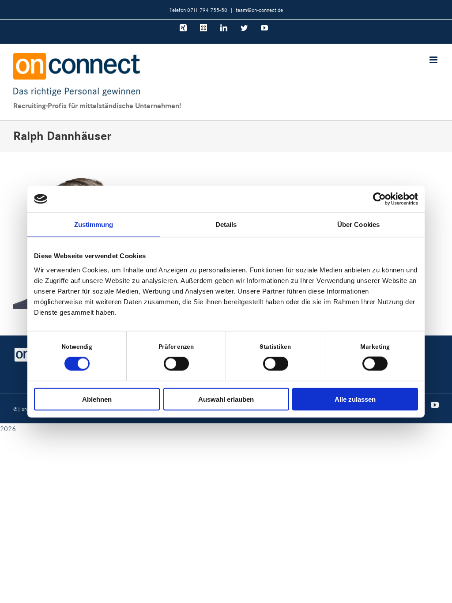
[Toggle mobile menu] (434, 59)
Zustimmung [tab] (93, 224)
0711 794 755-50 (207, 9)
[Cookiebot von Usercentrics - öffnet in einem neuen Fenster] (379, 199)
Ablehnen (97, 399)
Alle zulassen (355, 399)
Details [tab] (226, 224)
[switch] (176, 364)
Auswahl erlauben (226, 399)
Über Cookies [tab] (358, 224)
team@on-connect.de (259, 9)
